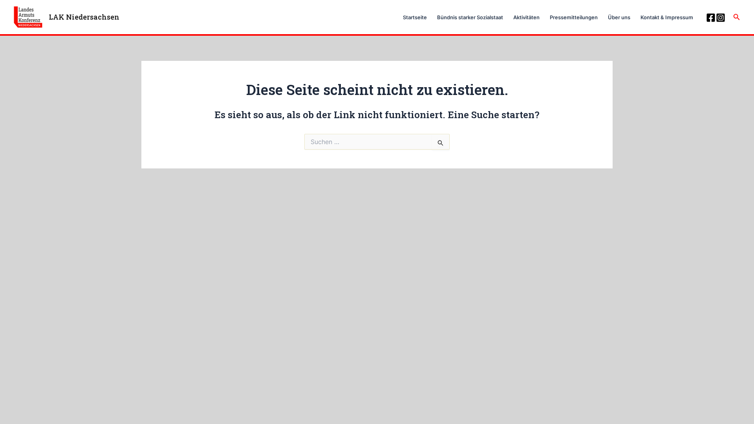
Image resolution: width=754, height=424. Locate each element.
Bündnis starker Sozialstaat (470, 17)
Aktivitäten (526, 17)
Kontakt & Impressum (667, 17)
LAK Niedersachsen (84, 17)
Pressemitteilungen (574, 17)
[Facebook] (711, 17)
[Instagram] (720, 17)
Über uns (619, 17)
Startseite (415, 17)
